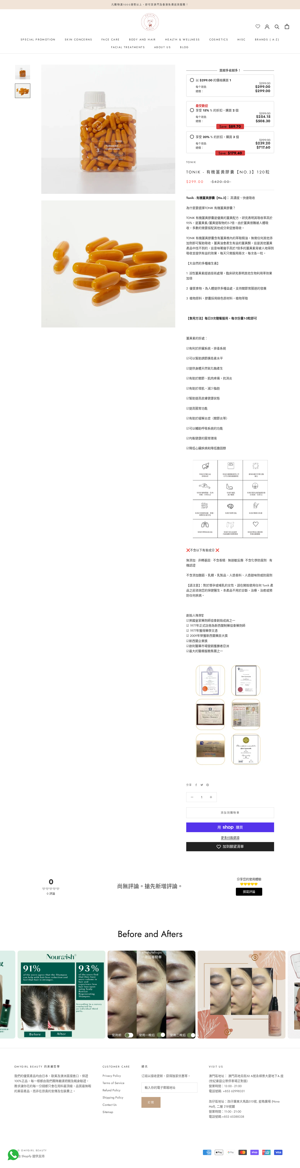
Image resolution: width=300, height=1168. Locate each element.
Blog (184, 47)
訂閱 (151, 1102)
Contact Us (110, 1105)
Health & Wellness (182, 40)
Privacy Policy (112, 1075)
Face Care (110, 40)
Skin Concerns (78, 40)
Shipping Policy (113, 1097)
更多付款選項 (230, 837)
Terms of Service (113, 1083)
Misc (241, 40)
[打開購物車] (287, 26)
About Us (162, 47)
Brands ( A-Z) (267, 40)
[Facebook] (196, 785)
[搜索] (277, 26)
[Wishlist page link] (258, 26)
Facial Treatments (128, 47)
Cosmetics (218, 40)
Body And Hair (142, 40)
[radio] (230, 85)
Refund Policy (111, 1090)
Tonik (191, 162)
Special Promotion (38, 40)
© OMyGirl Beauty (32, 1150)
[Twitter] (202, 785)
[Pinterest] (207, 785)
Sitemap (108, 1112)
